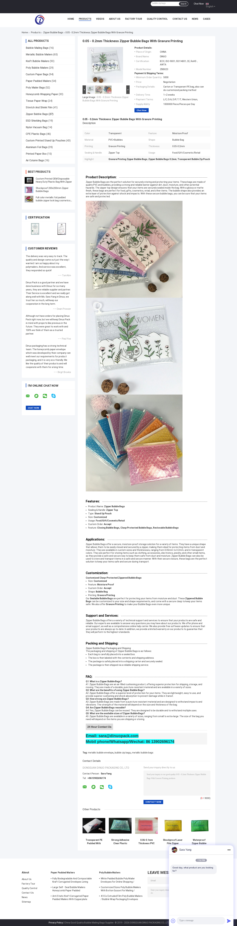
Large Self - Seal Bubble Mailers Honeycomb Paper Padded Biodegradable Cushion (68, 889)
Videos (100, 19)
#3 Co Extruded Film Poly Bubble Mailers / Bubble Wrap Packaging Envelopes (122, 897)
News (195, 19)
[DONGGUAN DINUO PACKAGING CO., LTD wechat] (47, 396)
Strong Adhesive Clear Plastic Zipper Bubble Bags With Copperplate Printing (120, 842)
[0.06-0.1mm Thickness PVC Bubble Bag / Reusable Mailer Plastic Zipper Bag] (146, 825)
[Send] (229, 920)
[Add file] (173, 920)
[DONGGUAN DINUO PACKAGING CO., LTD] (39, 20)
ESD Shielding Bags (37, 120)
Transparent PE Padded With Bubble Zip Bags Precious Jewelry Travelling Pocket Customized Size (94, 842)
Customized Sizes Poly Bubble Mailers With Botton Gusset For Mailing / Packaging (121, 889)
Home (71, 19)
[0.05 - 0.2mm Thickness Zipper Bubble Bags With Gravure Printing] (105, 65)
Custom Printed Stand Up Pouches (45, 140)
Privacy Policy (56, 922)
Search (184, 4)
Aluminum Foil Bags (37, 147)
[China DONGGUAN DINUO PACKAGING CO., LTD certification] (35, 229)
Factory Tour (133, 19)
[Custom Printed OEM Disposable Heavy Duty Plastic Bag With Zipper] (29, 180)
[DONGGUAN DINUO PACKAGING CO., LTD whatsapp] (38, 396)
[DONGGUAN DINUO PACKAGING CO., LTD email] (30, 396)
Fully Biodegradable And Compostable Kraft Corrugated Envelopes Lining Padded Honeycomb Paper (72, 880)
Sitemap (26, 901)
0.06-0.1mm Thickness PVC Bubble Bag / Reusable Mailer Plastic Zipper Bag (146, 842)
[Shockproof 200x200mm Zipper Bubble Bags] (29, 190)
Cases (206, 19)
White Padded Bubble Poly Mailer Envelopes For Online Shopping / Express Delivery (118, 880)
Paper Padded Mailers (38, 80)
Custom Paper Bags (37, 74)
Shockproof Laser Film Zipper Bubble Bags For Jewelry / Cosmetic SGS (173, 842)
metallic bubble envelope (101, 752)
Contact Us (180, 19)
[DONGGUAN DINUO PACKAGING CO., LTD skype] (55, 396)
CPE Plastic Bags (36, 133)
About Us (114, 19)
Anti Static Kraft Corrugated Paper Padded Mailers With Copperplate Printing (70, 898)
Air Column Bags (35, 160)
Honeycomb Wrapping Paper (42, 94)
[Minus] (229, 850)
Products (85, 19)
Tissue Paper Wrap (36, 100)
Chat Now (199, 3)
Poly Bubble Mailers (37, 67)
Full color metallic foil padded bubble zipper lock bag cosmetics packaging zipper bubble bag (53, 200)
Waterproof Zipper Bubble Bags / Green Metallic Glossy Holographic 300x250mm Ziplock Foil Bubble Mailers (199, 842)
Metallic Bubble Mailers (39, 54)
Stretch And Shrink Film (39, 107)
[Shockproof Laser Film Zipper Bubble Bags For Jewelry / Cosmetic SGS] (172, 825)
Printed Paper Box (36, 153)
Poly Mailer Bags (35, 87)
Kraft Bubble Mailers (37, 61)
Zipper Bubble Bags (53, 32)
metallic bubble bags (142, 752)
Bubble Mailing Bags (37, 47)
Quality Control (157, 19)
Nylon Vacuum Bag (36, 127)
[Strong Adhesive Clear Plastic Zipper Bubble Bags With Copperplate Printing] (120, 825)
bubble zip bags (123, 752)
